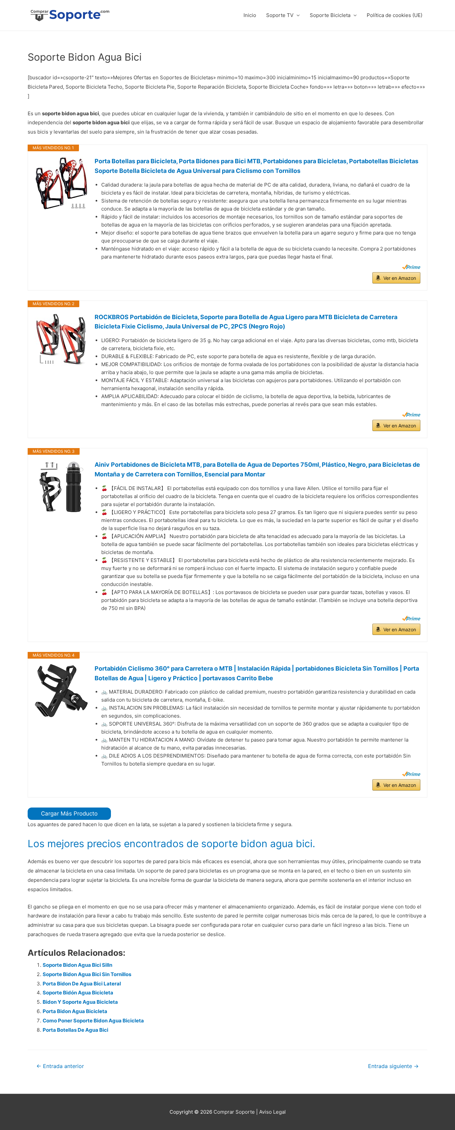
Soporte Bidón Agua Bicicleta (78, 992)
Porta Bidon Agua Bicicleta (75, 1011)
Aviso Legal (272, 1112)
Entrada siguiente (393, 1066)
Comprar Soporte (234, 1112)
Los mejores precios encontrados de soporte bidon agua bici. (171, 843)
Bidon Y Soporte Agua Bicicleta (80, 1002)
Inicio (249, 15)
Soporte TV (279, 15)
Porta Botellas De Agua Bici (75, 1030)
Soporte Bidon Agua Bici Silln (77, 965)
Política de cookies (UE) (394, 15)
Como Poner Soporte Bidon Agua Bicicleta (93, 1020)
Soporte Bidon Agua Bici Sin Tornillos (87, 974)
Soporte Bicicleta (330, 15)
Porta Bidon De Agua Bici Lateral (82, 983)
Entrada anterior (60, 1066)
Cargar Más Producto (69, 813)
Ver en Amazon (399, 278)
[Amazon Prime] (411, 267)
